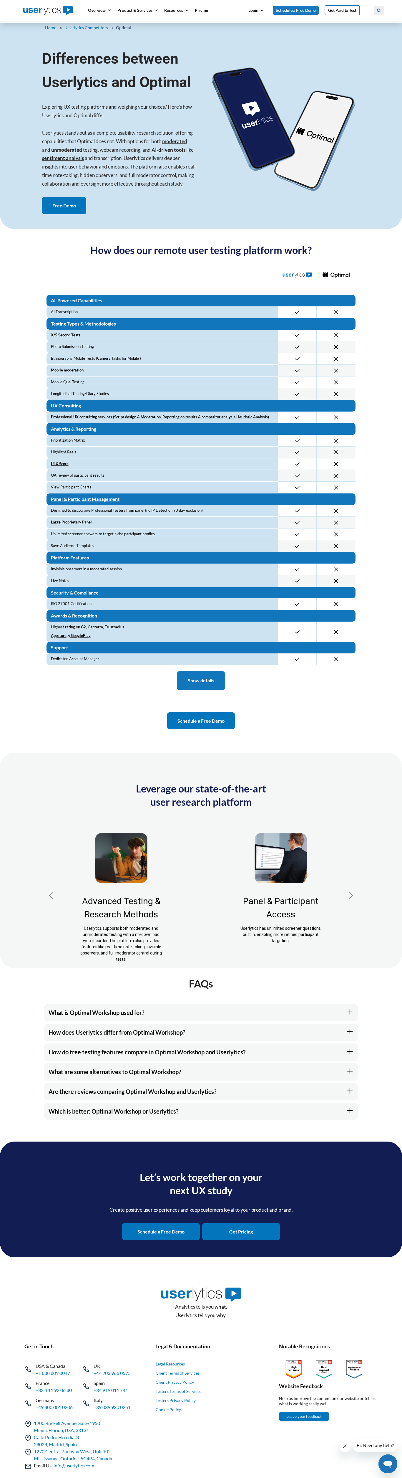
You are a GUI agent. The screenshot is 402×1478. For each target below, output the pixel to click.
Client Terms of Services (178, 1372)
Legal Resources (170, 1363)
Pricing (201, 10)
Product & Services (134, 10)
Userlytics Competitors (87, 27)
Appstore (59, 635)
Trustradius (114, 627)
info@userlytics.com (74, 1465)
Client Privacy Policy (175, 1382)
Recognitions (314, 1346)
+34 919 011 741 (111, 1390)
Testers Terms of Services (178, 1391)
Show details (201, 680)
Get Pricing (241, 1231)
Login (253, 10)
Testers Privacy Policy (176, 1400)
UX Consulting (66, 405)
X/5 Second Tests (65, 335)
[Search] (379, 10)
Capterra (95, 627)
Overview (97, 10)
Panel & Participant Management (85, 499)
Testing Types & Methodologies (83, 323)
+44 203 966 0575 (112, 1373)
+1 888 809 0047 (53, 1373)
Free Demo (64, 205)
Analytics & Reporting (73, 429)
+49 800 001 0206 (54, 1407)
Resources (173, 10)
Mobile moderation (67, 370)
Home (50, 27)
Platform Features (70, 557)
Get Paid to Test (342, 10)
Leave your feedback (304, 1416)
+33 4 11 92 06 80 (54, 1390)
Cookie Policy (168, 1409)
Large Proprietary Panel (71, 522)
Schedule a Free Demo (296, 10)
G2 (83, 627)
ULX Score (60, 464)
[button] (51, 895)
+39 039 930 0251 (112, 1407)
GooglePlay (80, 635)
